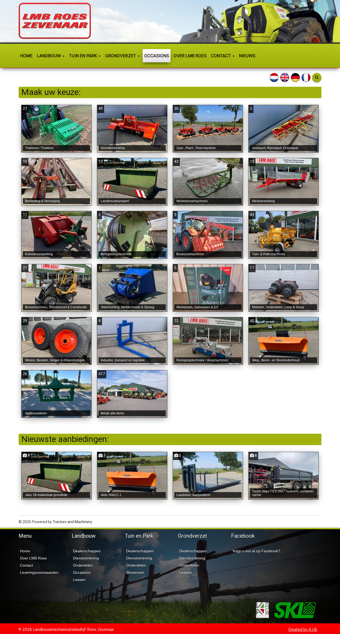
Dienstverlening (86, 558)
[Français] (306, 77)
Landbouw (49, 55)
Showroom (135, 572)
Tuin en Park (83, 55)
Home (26, 55)
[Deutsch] (295, 77)
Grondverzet (121, 55)
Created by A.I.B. (302, 629)
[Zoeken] (316, 77)
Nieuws (247, 55)
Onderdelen (83, 565)
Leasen (79, 579)
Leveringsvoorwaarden (39, 572)
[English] (284, 77)
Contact (221, 55)
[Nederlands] (274, 77)
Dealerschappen (87, 551)
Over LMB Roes (189, 55)
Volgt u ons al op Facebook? (256, 551)
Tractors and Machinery (72, 522)
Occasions (156, 55)
